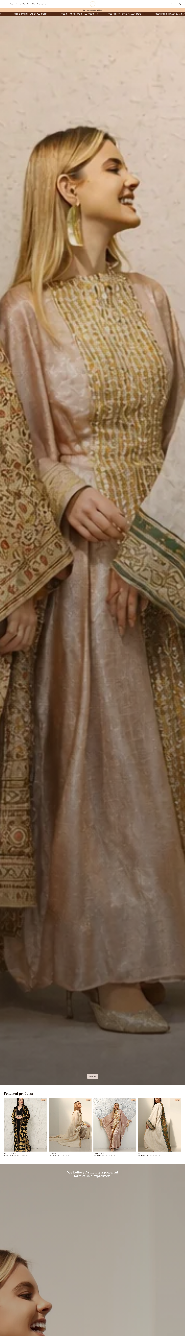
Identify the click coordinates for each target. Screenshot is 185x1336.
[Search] (171, 4)
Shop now (92, 1076)
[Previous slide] (7, 1125)
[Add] (43, 1148)
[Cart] (180, 4)
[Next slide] (44, 1125)
